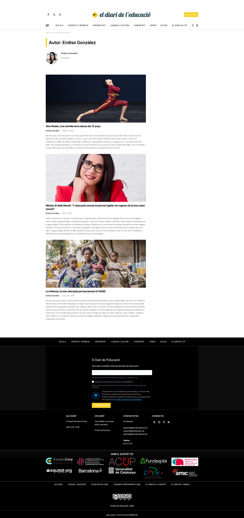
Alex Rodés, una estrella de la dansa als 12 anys (73, 126)
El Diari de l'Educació (102, 430)
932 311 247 (127, 443)
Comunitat (139, 25)
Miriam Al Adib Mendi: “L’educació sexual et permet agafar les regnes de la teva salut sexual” (95, 207)
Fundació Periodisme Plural (76, 421)
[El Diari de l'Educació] (122, 15)
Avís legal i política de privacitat (122, 515)
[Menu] (47, 25)
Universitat (99, 25)
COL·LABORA (191, 15)
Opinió (153, 25)
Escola (59, 25)
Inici (47, 33)
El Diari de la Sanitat (156, 484)
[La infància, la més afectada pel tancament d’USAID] (96, 264)
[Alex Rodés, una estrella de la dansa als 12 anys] (96, 99)
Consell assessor (77, 484)
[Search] (197, 25)
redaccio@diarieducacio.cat (133, 431)
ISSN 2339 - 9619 (72, 427)
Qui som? (58, 484)
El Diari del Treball (180, 484)
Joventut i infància (78, 25)
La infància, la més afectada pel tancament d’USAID (76, 291)
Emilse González (69, 53)
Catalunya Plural (100, 484)
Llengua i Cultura (119, 25)
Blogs (164, 25)
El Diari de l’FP (179, 25)
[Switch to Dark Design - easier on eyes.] (192, 25)
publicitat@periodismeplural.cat (135, 434)
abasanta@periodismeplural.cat (135, 428)
